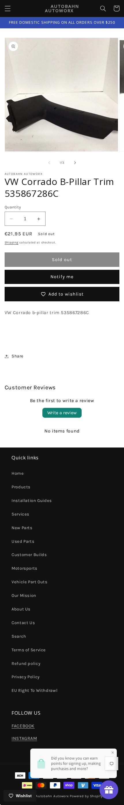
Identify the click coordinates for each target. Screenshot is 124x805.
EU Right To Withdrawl (34, 690)
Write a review (62, 412)
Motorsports (24, 568)
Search (19, 636)
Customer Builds (29, 554)
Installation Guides (32, 500)
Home (18, 473)
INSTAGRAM (24, 738)
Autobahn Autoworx (52, 796)
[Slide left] (49, 162)
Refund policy (26, 663)
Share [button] (18, 356)
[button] (7, 8)
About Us (21, 609)
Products (21, 487)
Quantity (13, 207)
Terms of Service (29, 650)
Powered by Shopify (86, 796)
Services (20, 514)
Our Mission (24, 595)
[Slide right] (75, 162)
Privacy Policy (26, 676)
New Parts (22, 527)
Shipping (11, 242)
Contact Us (23, 622)
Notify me (61, 276)
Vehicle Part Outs (30, 582)
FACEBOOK (23, 726)
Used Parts (23, 541)
